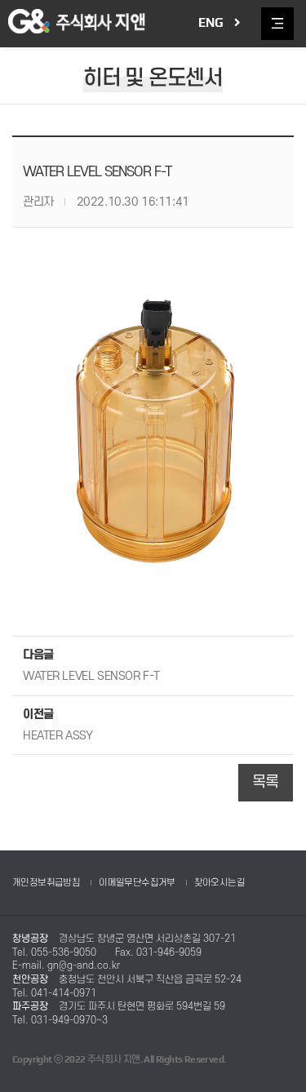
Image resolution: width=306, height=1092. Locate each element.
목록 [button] (265, 782)
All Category (277, 23)
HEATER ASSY (57, 736)
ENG (211, 22)
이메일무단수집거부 (137, 882)
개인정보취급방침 (46, 882)
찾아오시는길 (219, 882)
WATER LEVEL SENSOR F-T (91, 676)
